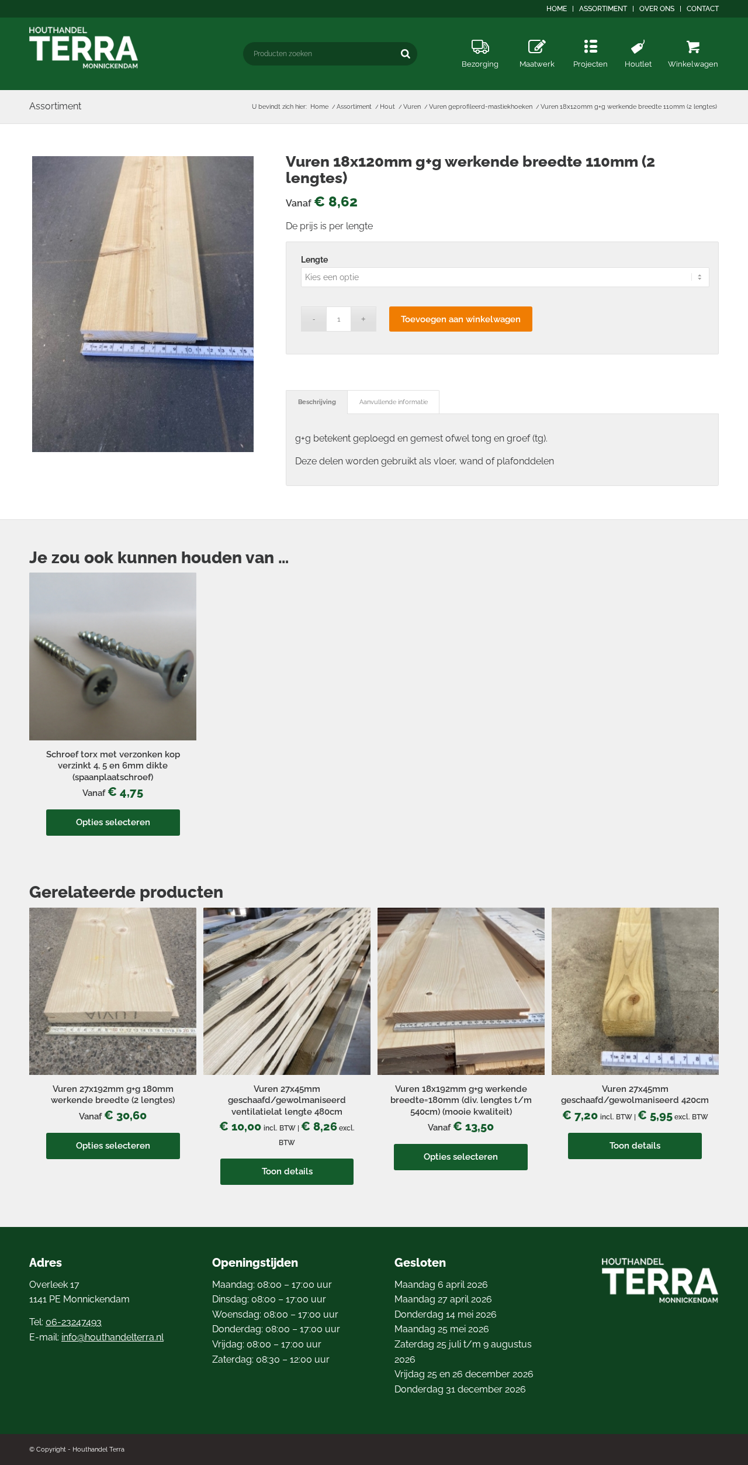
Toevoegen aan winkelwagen (461, 319)
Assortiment (603, 9)
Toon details (287, 1171)
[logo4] (83, 47)
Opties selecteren (113, 822)
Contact (703, 9)
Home (556, 9)
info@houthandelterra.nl (112, 1337)
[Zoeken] (405, 53)
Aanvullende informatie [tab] (393, 402)
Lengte (314, 259)
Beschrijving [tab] (317, 402)
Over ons (656, 9)
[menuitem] (557, 9)
